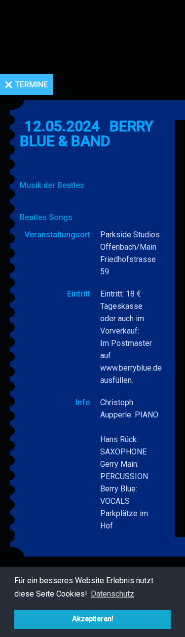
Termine (31, 84)
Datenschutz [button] (112, 594)
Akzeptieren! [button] (92, 619)
